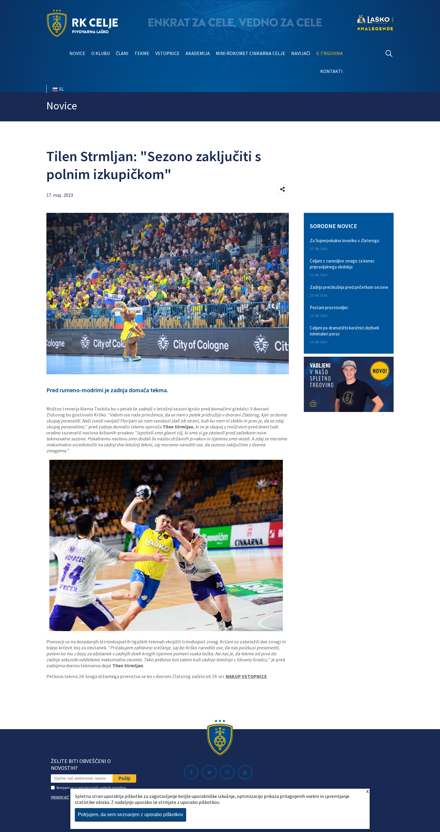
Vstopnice (167, 53)
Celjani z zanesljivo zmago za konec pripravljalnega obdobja (342, 264)
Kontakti (331, 71)
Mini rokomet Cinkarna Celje (250, 53)
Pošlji (124, 778)
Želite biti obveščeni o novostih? (81, 764)
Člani (122, 53)
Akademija (198, 53)
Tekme (141, 53)
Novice (77, 53)
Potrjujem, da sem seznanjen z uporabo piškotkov (130, 814)
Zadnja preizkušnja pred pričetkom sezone (349, 287)
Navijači (300, 53)
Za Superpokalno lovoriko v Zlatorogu (344, 240)
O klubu (100, 53)
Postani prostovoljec (329, 307)
